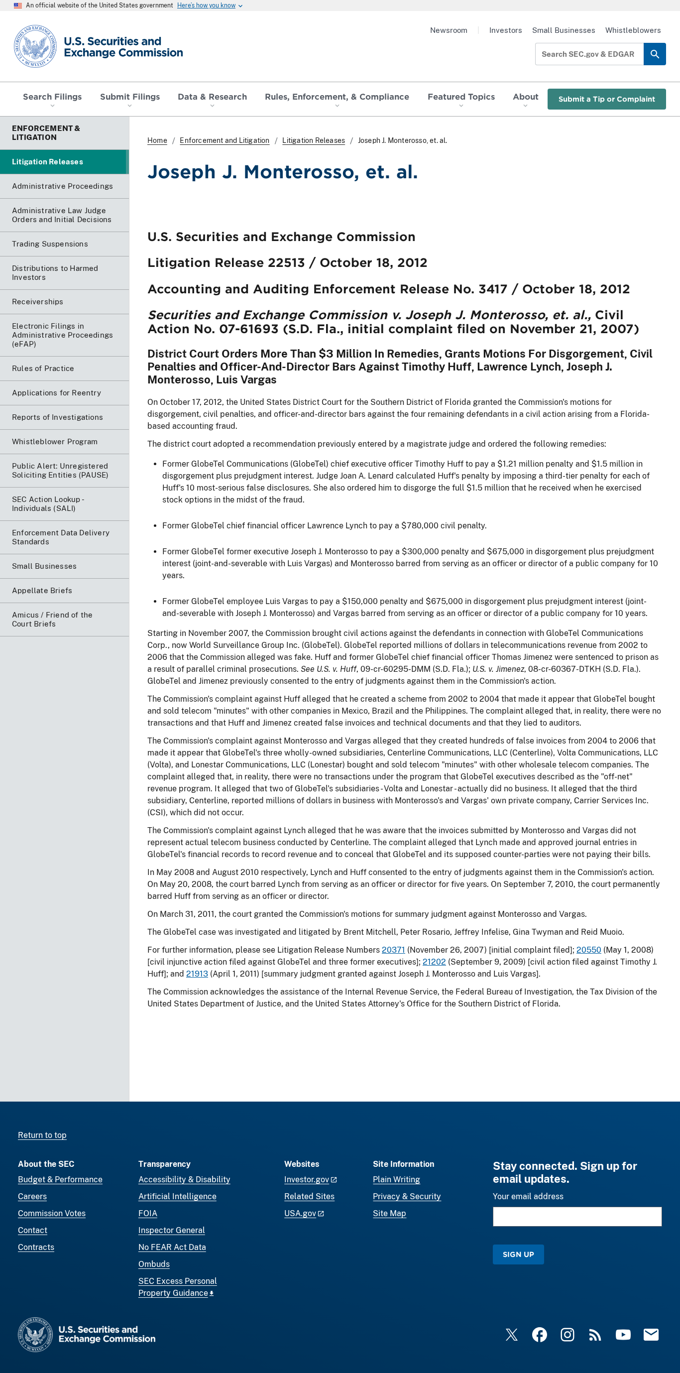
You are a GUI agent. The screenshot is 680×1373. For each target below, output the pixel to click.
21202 (434, 962)
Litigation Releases (313, 140)
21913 (197, 974)
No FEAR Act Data (172, 1247)
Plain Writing (396, 1179)
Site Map (389, 1213)
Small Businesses (563, 30)
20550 (588, 950)
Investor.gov (306, 1179)
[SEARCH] (655, 54)
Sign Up (518, 1254)
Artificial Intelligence (177, 1196)
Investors (505, 30)
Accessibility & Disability (184, 1179)
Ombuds (154, 1264)
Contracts (36, 1247)
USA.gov (300, 1213)
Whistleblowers (633, 30)
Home (157, 140)
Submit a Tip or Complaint (607, 99)
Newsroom (448, 30)
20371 (393, 950)
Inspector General (171, 1230)
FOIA (147, 1213)
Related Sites (309, 1196)
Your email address (528, 1196)
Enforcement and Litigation (224, 140)
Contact (32, 1230)
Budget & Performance (60, 1179)
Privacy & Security (407, 1196)
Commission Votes (52, 1213)
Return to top (42, 1135)
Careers (32, 1196)
